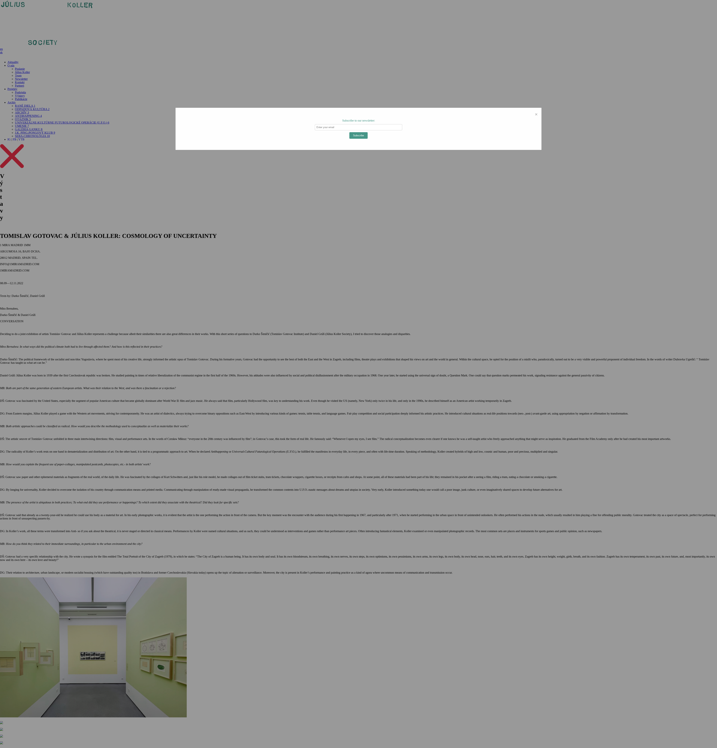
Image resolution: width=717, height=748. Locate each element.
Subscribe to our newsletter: (358, 120)
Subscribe (358, 135)
